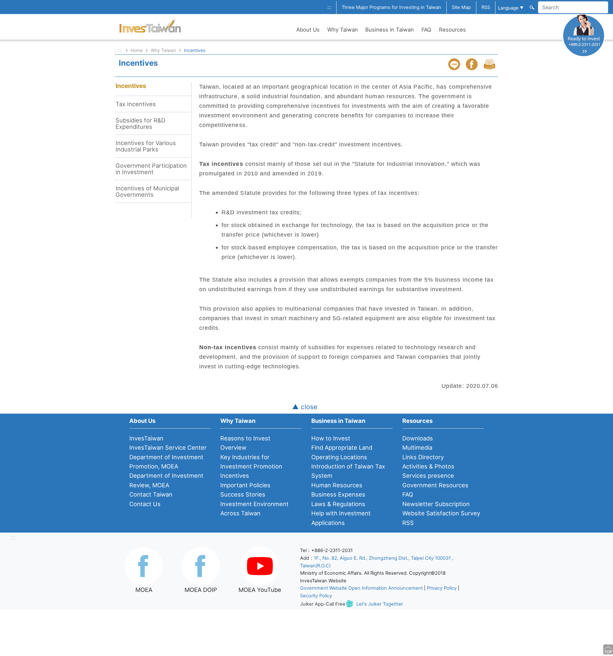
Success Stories (242, 494)
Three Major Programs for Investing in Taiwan (391, 7)
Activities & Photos (428, 466)
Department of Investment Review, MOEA (166, 480)
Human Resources (336, 485)
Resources (452, 29)
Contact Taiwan (150, 494)
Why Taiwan (342, 29)
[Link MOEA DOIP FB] (201, 565)
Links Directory (423, 457)
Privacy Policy (442, 588)
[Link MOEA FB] (144, 565)
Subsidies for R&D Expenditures (140, 123)
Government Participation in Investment (151, 168)
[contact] (583, 35)
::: (329, 7)
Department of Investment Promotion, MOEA (166, 461)
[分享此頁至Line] (455, 64)
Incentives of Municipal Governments (147, 191)
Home (137, 50)
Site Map (461, 7)
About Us (308, 29)
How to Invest (330, 438)
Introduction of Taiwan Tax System (348, 471)
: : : (119, 50)
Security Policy (316, 596)
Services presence (428, 475)
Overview (233, 447)
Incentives (131, 86)
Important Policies (245, 485)
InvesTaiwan (146, 438)
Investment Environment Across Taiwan (254, 508)
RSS (485, 7)
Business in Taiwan (389, 29)
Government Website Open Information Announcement (361, 588)
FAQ (426, 29)
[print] (490, 64)
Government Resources (435, 485)
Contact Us (145, 503)
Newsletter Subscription (436, 503)
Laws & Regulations (338, 503)
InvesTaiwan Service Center (168, 447)
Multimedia (417, 447)
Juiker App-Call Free (322, 604)
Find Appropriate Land (341, 447)
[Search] (531, 7)
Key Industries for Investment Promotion (251, 461)
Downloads (417, 438)
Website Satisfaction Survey (441, 513)
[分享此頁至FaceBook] (473, 64)
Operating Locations (339, 457)
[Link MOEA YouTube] (260, 565)
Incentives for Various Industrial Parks (146, 146)
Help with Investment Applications (341, 518)
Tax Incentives (136, 103)
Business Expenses (338, 494)
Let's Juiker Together (379, 604)
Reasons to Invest (245, 438)
